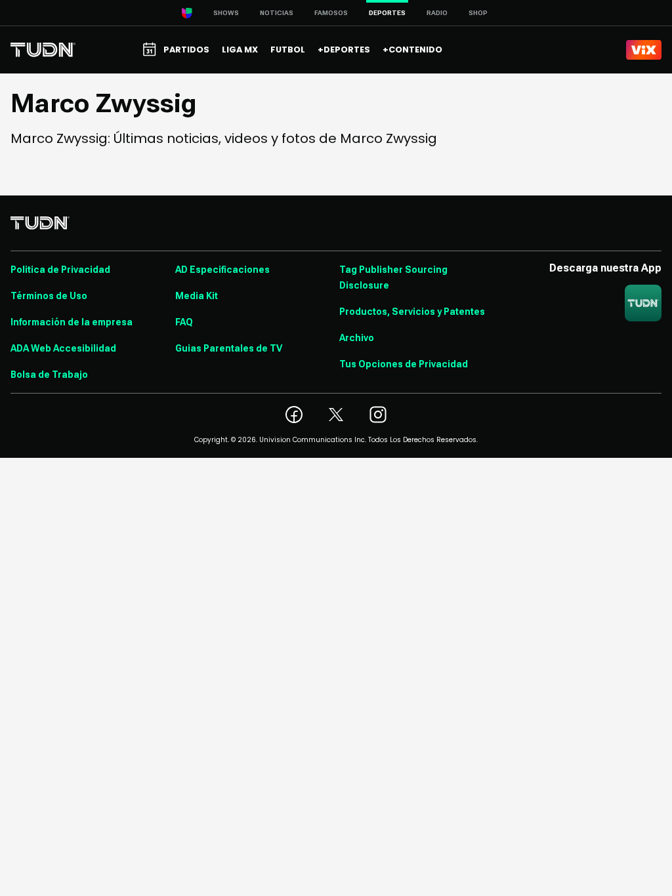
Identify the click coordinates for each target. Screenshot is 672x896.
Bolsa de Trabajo (49, 374)
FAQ (184, 322)
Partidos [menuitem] (186, 49)
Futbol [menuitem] (287, 49)
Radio (437, 12)
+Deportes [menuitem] (344, 49)
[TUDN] (42, 49)
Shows (226, 12)
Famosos (331, 12)
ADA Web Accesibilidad (63, 348)
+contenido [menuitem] (412, 49)
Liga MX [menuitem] (240, 49)
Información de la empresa (71, 322)
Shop (478, 12)
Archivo (356, 338)
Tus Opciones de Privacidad (403, 364)
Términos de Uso (48, 296)
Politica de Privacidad (60, 269)
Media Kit (196, 296)
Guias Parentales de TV (228, 348)
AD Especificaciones (222, 269)
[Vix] (644, 50)
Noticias (276, 12)
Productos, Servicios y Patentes (412, 311)
